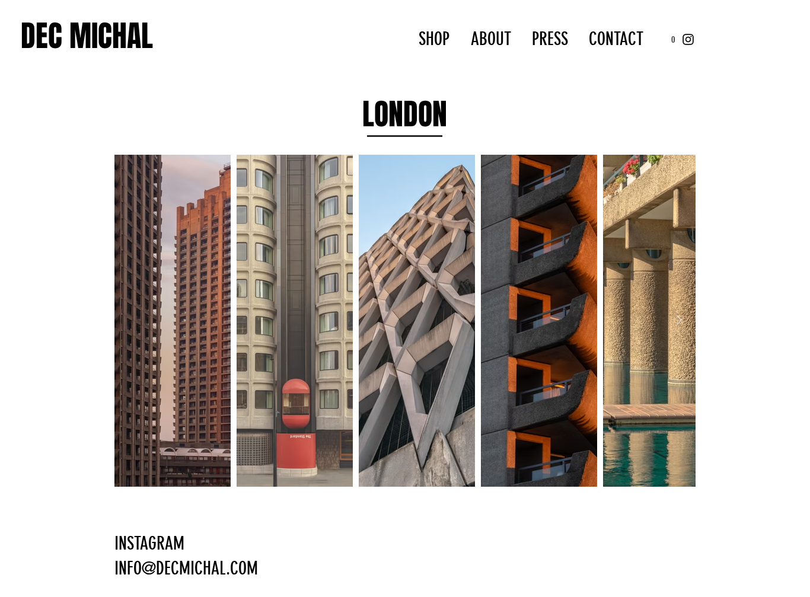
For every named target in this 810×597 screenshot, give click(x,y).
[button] (673, 39)
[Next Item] (679, 320)
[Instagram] (688, 39)
